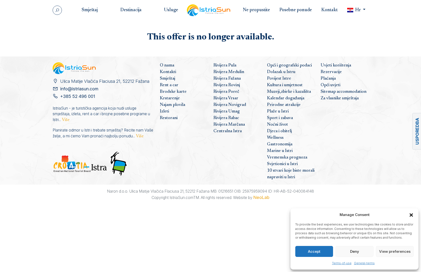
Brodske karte (173, 92)
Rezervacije (331, 72)
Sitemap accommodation (343, 92)
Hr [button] (358, 10)
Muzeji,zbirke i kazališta (289, 92)
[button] (411, 214)
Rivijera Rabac (226, 118)
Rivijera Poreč (226, 92)
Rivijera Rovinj (226, 85)
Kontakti (168, 72)
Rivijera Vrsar (225, 98)
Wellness (275, 138)
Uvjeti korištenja (336, 65)
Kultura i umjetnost (285, 85)
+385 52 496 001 (77, 96)
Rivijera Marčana (229, 124)
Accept (314, 251)
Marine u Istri (280, 151)
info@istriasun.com (79, 88)
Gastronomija (279, 144)
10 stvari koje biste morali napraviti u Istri (291, 174)
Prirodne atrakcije (284, 105)
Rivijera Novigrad (229, 105)
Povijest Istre (279, 78)
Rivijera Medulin (228, 72)
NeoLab (261, 197)
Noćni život (277, 124)
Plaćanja (328, 78)
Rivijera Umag (226, 111)
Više (66, 120)
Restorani (169, 118)
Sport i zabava (280, 118)
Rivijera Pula (224, 65)
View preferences (395, 251)
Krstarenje (170, 98)
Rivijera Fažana (227, 78)
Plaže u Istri (278, 111)
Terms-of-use (342, 263)
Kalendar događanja (285, 98)
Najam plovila (172, 105)
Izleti (164, 111)
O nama (167, 65)
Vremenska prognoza (287, 157)
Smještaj (167, 78)
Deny (354, 251)
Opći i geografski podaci (289, 65)
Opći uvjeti (330, 85)
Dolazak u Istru (281, 72)
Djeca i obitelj (279, 131)
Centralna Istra (227, 131)
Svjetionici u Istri (282, 164)
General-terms (364, 263)
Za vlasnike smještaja (340, 98)
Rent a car (169, 85)
